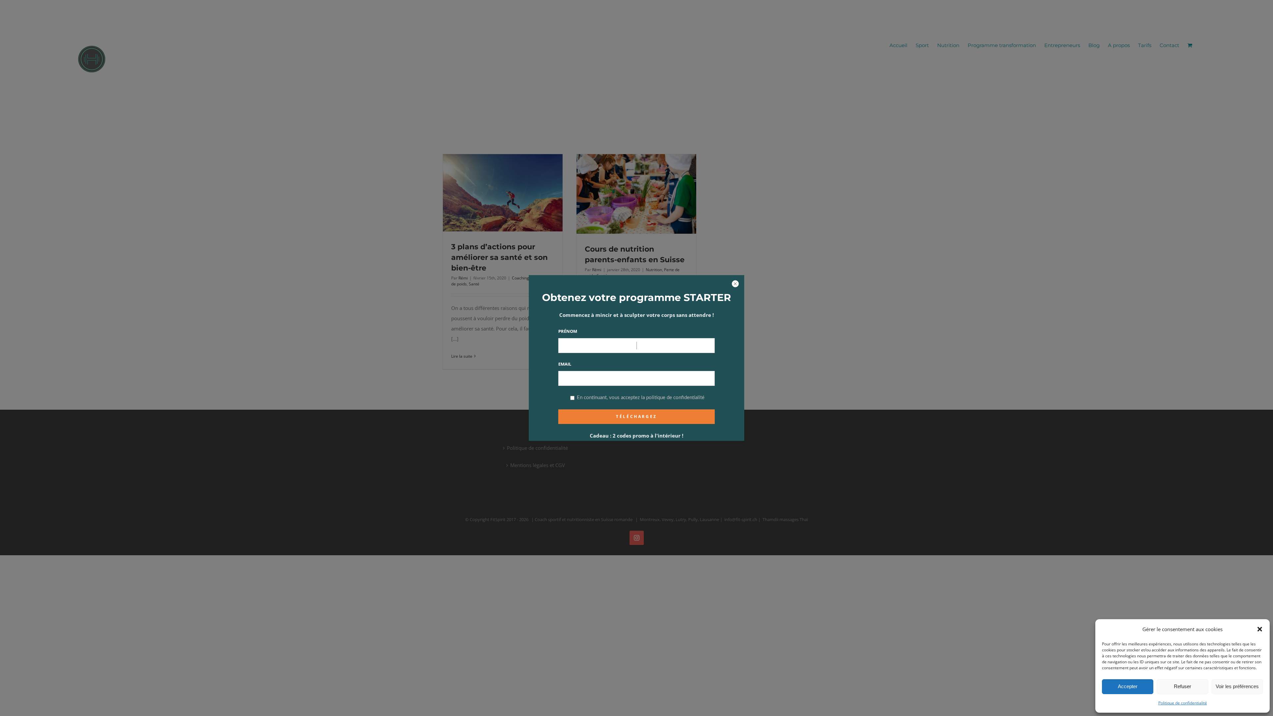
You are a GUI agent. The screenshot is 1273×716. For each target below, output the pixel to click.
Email (564, 364)
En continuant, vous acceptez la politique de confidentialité (640, 397)
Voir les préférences (1237, 686)
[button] (1259, 629)
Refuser (1182, 686)
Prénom (567, 331)
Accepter (1127, 686)
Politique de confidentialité (1182, 703)
